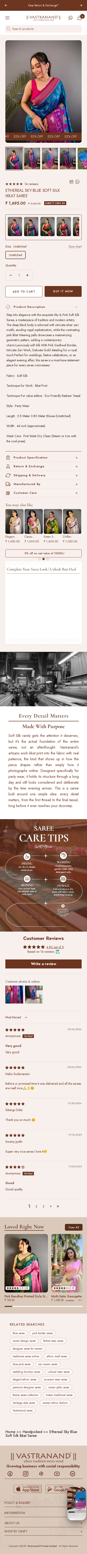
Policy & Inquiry (43, 1502)
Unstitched (15, 255)
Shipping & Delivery (30, 475)
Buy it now (63, 291)
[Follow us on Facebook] (12, 1474)
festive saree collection (25, 1395)
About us (43, 1523)
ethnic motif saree (57, 1357)
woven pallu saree (58, 1387)
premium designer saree (27, 1387)
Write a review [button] (43, 963)
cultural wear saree (59, 1372)
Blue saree (19, 1333)
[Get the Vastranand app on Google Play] (59, 1489)
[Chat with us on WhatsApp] (70, 18)
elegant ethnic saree (24, 1380)
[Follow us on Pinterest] (44, 1474)
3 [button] (43, 1206)
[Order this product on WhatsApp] (77, 181)
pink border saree (42, 1333)
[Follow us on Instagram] (28, 1474)
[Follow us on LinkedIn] (75, 1474)
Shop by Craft (43, 1531)
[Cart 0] (79, 18)
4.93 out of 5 (55, 947)
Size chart (75, 246)
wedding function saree (26, 1372)
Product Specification (31, 457)
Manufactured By (27, 484)
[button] (50, 1206)
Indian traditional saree (59, 1395)
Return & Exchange (29, 466)
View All (73, 1227)
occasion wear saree (55, 1380)
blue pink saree (22, 1364)
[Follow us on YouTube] (59, 1474)
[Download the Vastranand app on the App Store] (27, 1489)
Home (10, 1431)
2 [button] (36, 1206)
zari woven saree (47, 1364)
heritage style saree (24, 1403)
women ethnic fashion (55, 1403)
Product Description (29, 307)
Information (43, 1513)
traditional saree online (26, 1357)
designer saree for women (28, 1349)
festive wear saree (53, 1341)
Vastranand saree (23, 1411)
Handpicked (32, 1431)
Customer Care (25, 493)
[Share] (72, 182)
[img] (15, 1030)
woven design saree (24, 1341)
